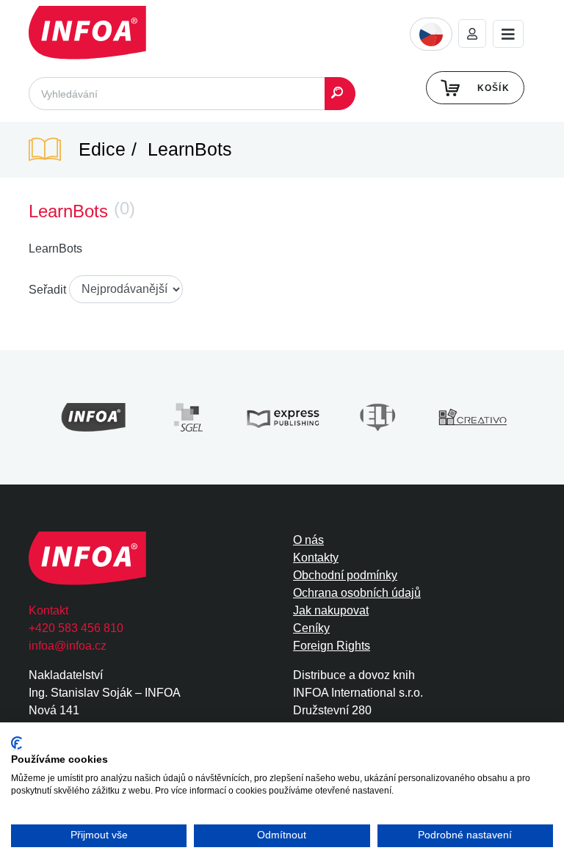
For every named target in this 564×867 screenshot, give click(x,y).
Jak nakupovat (331, 610)
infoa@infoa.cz (67, 645)
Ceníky (311, 628)
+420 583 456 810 (76, 628)
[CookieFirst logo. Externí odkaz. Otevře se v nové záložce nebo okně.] (16, 743)
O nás (308, 540)
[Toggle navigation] (508, 34)
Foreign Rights (331, 645)
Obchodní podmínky (345, 575)
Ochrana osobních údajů (357, 593)
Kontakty (316, 557)
